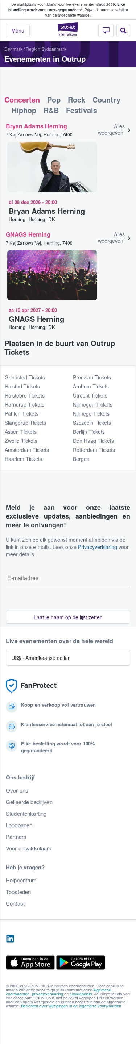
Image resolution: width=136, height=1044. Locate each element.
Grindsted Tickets (25, 377)
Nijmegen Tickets (92, 404)
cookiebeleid (81, 994)
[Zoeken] (123, 30)
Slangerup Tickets (25, 422)
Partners (16, 837)
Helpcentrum (21, 880)
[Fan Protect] (32, 686)
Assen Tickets (21, 431)
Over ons (17, 790)
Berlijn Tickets (89, 431)
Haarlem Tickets (23, 458)
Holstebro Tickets (25, 395)
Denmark (13, 49)
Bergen (81, 458)
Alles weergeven (111, 129)
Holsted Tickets (22, 386)
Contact (15, 903)
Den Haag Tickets (93, 440)
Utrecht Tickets (90, 395)
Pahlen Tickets (21, 413)
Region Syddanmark (46, 49)
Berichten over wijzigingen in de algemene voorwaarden (71, 1005)
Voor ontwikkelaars (29, 848)
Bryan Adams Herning (36, 126)
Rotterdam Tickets (94, 449)
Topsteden (18, 892)
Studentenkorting (26, 813)
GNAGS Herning (28, 234)
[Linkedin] (10, 939)
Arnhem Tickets (91, 386)
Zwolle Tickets (21, 440)
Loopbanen (19, 825)
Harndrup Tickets (24, 404)
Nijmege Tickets (91, 413)
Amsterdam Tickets (27, 449)
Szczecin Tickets (92, 422)
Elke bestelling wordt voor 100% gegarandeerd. (66, 7)
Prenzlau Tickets (92, 377)
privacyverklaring (47, 994)
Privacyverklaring (97, 546)
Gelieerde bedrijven (29, 802)
